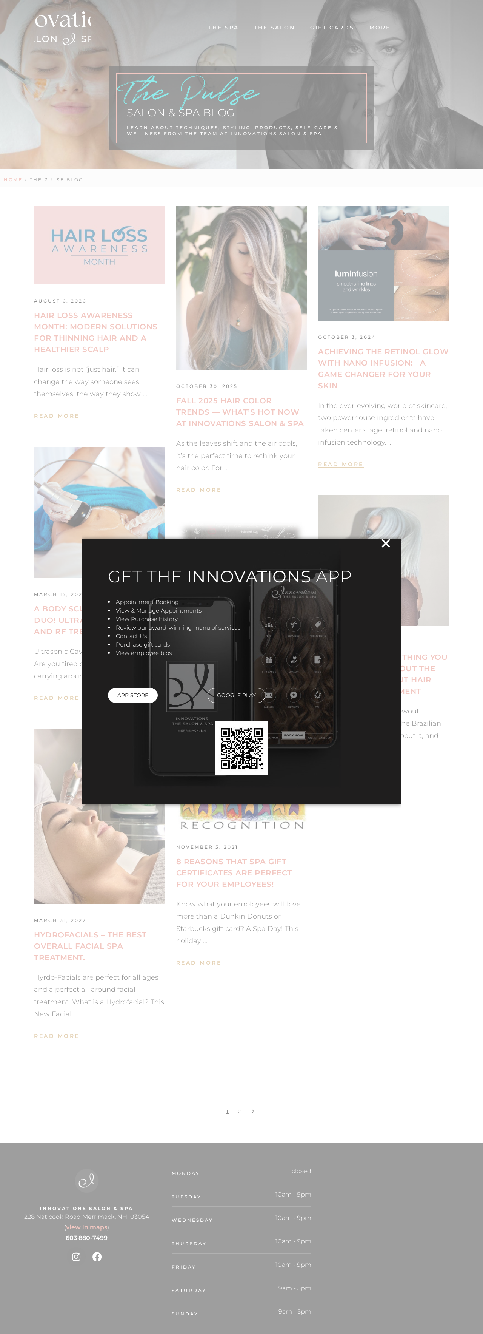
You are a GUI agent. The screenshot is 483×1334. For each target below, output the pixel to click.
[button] (386, 543)
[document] (241, 667)
